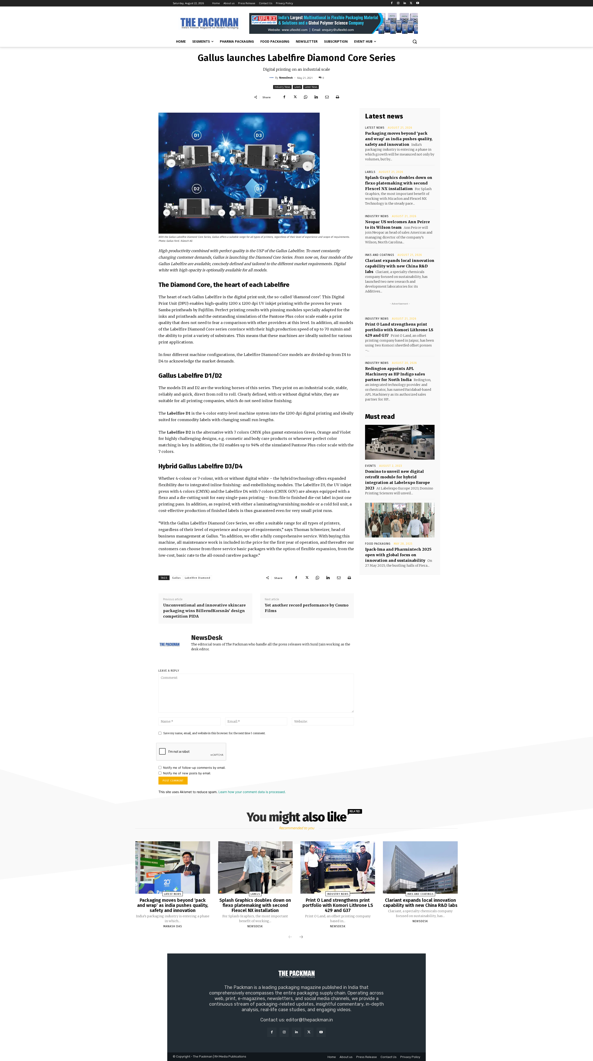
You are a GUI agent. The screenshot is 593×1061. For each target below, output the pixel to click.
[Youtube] (417, 3)
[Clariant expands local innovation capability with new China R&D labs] (420, 867)
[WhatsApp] (305, 97)
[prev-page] (290, 937)
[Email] (326, 97)
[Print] (337, 97)
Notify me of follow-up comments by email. (194, 767)
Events (370, 465)
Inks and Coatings (379, 255)
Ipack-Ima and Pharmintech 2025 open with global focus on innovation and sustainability (398, 555)
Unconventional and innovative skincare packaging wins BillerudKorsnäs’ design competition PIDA (204, 611)
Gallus (176, 577)
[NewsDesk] (272, 77)
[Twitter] (411, 3)
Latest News (311, 87)
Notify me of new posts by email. (187, 773)
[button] (414, 41)
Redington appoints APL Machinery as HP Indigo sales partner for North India (395, 374)
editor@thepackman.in (309, 1020)
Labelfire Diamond (197, 577)
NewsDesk (286, 77)
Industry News (282, 87)
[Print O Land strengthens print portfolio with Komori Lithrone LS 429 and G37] (337, 867)
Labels (297, 87)
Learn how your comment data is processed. (252, 792)
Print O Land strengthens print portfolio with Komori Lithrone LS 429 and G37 (399, 330)
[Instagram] (398, 3)
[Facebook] (391, 3)
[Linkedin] (404, 3)
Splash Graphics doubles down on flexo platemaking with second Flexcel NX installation (398, 183)
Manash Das (172, 926)
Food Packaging (378, 543)
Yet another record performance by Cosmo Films (306, 608)
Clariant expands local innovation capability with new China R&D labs (399, 266)
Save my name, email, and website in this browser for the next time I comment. (214, 733)
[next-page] (301, 937)
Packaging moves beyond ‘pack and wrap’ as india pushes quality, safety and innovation (398, 139)
